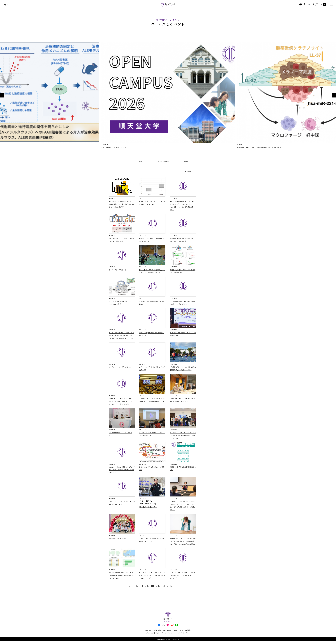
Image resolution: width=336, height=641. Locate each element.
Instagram (168, 625)
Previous (2, 95)
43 (137, 586)
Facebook (159, 625)
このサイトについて (170, 633)
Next (334, 95)
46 (148, 586)
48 (156, 586)
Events (185, 161)
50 (163, 586)
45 (145, 586)
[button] (300, 4)
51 (167, 586)
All (120, 161)
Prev (129, 586)
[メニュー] (331, 4)
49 (159, 586)
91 (171, 586)
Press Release (163, 161)
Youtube (172, 625)
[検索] (5, 5)
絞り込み (188, 171)
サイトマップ (159, 633)
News (141, 161)
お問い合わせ (149, 633)
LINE (176, 625)
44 (141, 586)
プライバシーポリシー (184, 633)
